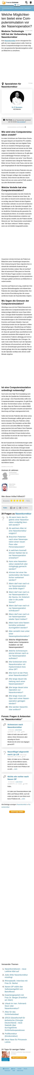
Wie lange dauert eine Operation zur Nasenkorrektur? (18, 689)
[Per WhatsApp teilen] (17, 508)
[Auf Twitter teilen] (14, 508)
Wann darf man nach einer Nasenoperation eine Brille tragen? (19, 586)
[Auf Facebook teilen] (11, 508)
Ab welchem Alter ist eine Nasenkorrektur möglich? (17, 530)
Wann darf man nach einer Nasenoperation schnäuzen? (19, 608)
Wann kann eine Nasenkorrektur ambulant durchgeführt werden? (19, 625)
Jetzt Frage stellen (17, 811)
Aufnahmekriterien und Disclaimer (15, 127)
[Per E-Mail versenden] (20, 508)
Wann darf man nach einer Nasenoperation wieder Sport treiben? (19, 616)
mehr (15, 769)
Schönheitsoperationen (8, 8)
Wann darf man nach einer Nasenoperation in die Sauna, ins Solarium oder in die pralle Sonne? (19, 597)
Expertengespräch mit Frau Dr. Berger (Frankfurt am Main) (16, 997)
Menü (18, 5)
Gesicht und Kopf (19, 8)
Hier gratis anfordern (19, 1057)
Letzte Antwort (18, 730)
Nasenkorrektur (10, 40)
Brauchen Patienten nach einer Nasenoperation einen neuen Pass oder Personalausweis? (18, 542)
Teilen (5, 508)
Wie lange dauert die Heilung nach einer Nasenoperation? (18, 681)
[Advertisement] (17, 66)
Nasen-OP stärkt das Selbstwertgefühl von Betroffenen (14, 989)
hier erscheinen (21, 122)
